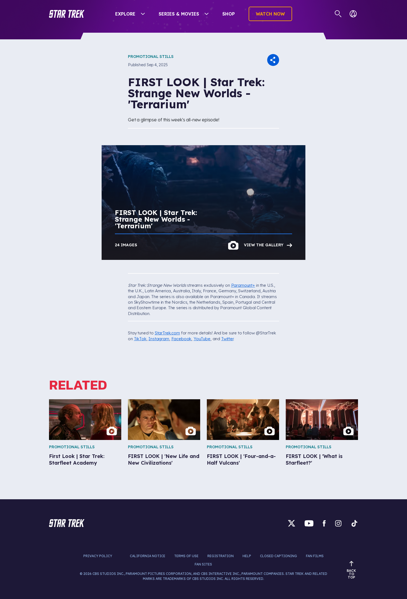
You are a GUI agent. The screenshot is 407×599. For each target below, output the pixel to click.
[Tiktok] (354, 523)
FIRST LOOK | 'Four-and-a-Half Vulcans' (241, 459)
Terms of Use (186, 556)
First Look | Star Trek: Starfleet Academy (76, 459)
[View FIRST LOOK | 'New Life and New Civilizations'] (164, 419)
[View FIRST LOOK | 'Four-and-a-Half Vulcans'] (243, 419)
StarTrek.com (167, 333)
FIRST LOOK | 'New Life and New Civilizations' (163, 459)
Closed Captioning (278, 556)
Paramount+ (243, 285)
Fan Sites (203, 564)
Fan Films (315, 556)
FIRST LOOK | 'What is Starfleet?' (314, 459)
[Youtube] (309, 523)
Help (247, 556)
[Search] (338, 13)
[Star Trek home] (66, 523)
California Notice (147, 556)
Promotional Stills (151, 56)
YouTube (202, 338)
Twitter (227, 338)
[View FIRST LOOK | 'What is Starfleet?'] (322, 419)
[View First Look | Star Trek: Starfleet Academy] (85, 419)
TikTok (140, 338)
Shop (228, 14)
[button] (66, 14)
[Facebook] (324, 523)
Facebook (181, 338)
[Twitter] (291, 523)
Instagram (158, 338)
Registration (220, 556)
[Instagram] (338, 523)
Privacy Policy (97, 556)
